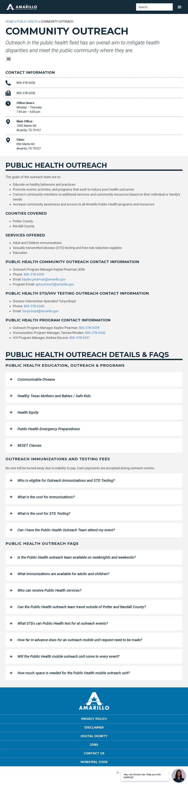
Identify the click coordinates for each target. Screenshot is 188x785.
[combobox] (154, 7)
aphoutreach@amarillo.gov (54, 284)
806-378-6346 (34, 306)
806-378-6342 (95, 333)
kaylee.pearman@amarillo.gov (44, 279)
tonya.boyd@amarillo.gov (40, 311)
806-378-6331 (79, 338)
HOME (10, 21)
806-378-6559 (34, 274)
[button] (179, 7)
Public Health (27, 21)
